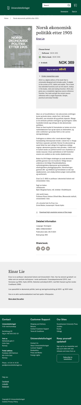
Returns (33, 326)
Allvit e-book (51, 57)
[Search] (69, 5)
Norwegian (64, 11)
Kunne (59, 329)
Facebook (38, 249)
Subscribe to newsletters (67, 358)
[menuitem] (7, 16)
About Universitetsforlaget (39, 346)
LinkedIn (48, 249)
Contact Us (34, 343)
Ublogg (59, 331)
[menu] (29, 16)
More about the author (16, 299)
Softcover (50, 53)
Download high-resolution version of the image (55, 212)
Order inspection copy (50, 76)
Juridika (59, 326)
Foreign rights (35, 355)
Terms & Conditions (37, 331)
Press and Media (36, 353)
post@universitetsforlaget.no (12, 365)
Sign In (74, 11)
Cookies (5, 402)
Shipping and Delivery (38, 324)
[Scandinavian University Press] (18, 8)
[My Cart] (75, 5)
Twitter (43, 249)
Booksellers (34, 350)
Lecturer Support (36, 348)
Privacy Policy (13, 402)
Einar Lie (40, 38)
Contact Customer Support (39, 329)
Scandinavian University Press (67, 324)
